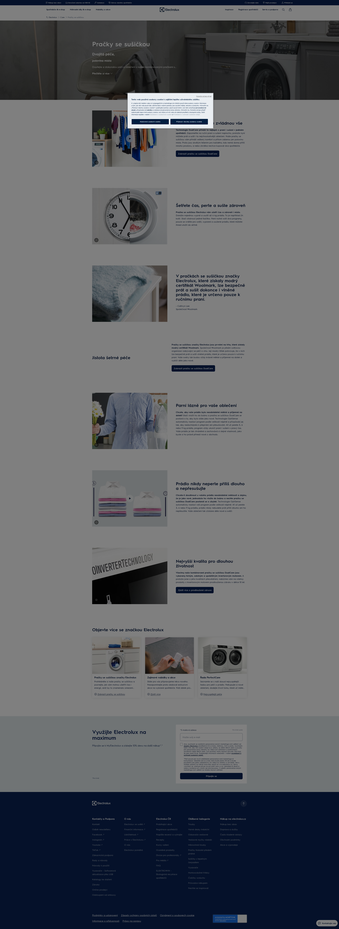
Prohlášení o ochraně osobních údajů (186, 114)
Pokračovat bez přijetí (203, 96)
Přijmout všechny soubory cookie (189, 122)
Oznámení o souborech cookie (161, 114)
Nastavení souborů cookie (150, 122)
